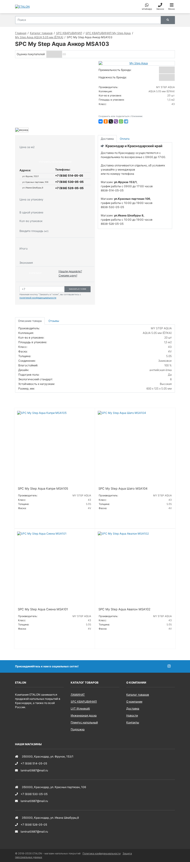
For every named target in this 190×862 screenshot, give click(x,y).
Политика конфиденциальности (101, 853)
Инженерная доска (84, 715)
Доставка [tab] (107, 138)
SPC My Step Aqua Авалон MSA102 (124, 609)
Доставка (132, 708)
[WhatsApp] (121, 121)
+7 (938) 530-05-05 (69, 182)
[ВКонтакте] (100, 121)
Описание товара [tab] (30, 321)
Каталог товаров (137, 694)
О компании (134, 701)
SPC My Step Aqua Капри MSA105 (43, 488)
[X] (111, 121)
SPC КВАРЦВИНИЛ (84, 701)
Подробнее (27, 519)
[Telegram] (126, 121)
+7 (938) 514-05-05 (69, 175)
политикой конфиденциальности (37, 297)
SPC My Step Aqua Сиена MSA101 (43, 609)
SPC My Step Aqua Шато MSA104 (122, 488)
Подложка (78, 729)
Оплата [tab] (125, 138)
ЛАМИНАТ (78, 694)
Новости (132, 715)
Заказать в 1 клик (77, 289)
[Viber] (116, 121)
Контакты (132, 722)
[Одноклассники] (106, 121)
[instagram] (171, 666)
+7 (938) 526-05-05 (69, 188)
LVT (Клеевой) (80, 708)
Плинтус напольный (84, 722)
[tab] (54, 321)
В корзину (35, 273)
